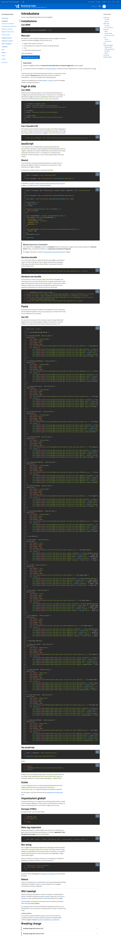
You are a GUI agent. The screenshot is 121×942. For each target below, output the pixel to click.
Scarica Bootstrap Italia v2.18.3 (30, 57)
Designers (104, 2)
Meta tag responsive (109, 49)
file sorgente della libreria (45, 312)
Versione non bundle (109, 35)
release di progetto (51, 69)
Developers (98, 2)
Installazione (106, 17)
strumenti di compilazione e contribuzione (48, 920)
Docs (114, 2)
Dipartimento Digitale (10, 2)
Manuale (107, 21)
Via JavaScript (108, 41)
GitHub (117, 2)
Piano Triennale (91, 2)
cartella (33, 903)
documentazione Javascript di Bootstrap (53, 252)
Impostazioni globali (108, 45)
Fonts (104, 37)
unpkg (49, 80)
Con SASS (107, 25)
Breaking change (107, 57)
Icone (104, 43)
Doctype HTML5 (108, 47)
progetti (47, 896)
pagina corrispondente (49, 874)
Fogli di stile (106, 23)
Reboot (106, 53)
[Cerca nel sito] (104, 6)
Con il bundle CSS (109, 27)
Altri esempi (106, 55)
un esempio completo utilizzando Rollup (38, 183)
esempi (42, 896)
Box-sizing (107, 51)
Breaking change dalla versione (33, 928)
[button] (10, 18)
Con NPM (107, 19)
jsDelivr (45, 80)
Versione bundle (108, 33)
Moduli (106, 31)
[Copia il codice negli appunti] (97, 29)
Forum (109, 2)
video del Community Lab (57, 183)
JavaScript (105, 29)
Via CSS (106, 39)
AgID (23, 2)
